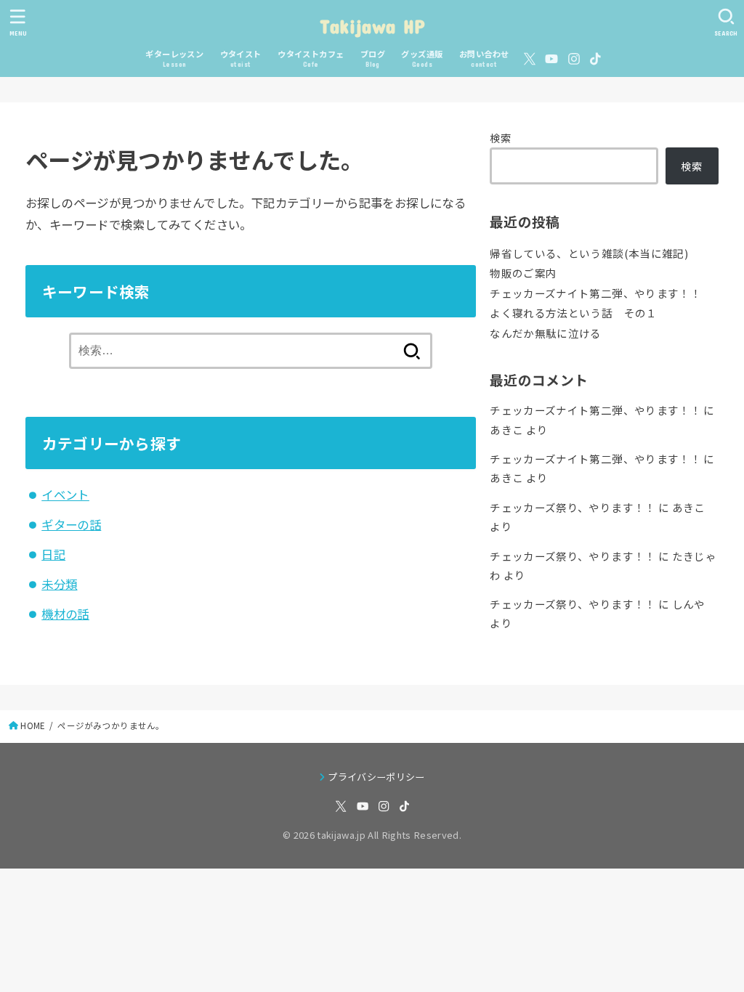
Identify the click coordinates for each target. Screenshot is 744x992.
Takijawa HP (372, 26)
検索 (501, 137)
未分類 (59, 584)
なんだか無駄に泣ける (546, 333)
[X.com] (529, 58)
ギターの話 (71, 524)
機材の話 (65, 613)
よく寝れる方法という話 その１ (573, 312)
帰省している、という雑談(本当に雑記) (589, 253)
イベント (65, 494)
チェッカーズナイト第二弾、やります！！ (595, 293)
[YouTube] (551, 58)
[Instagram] (574, 58)
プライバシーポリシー (376, 777)
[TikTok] (595, 58)
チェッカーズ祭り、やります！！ (572, 507)
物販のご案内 (523, 272)
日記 (53, 554)
